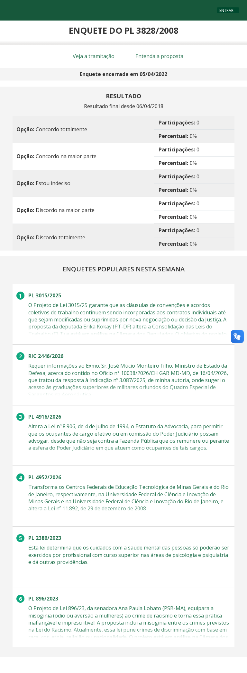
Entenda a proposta (158, 56)
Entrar (226, 10)
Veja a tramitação (92, 56)
